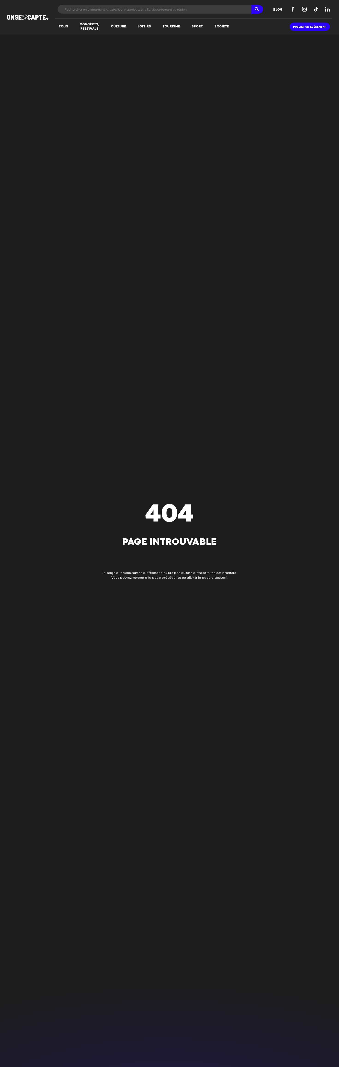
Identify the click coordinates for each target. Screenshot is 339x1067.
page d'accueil (214, 577)
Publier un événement (309, 27)
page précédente (166, 577)
